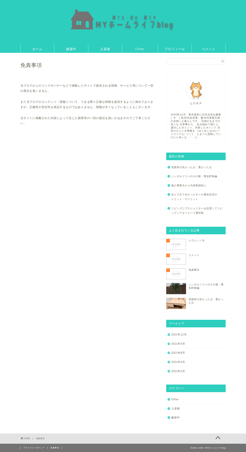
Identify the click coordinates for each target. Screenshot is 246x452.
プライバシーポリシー (34, 448)
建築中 (71, 49)
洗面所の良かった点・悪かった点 (191, 167)
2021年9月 (178, 343)
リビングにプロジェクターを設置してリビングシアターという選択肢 (197, 210)
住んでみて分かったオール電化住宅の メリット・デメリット (198, 197)
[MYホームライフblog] (123, 41)
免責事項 (54, 448)
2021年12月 (179, 334)
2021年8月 (178, 352)
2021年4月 (178, 361)
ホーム (37, 49)
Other (140, 49)
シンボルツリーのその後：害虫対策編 (194, 176)
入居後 (105, 49)
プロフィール (174, 49)
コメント (208, 49)
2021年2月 (178, 371)
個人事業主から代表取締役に (188, 185)
